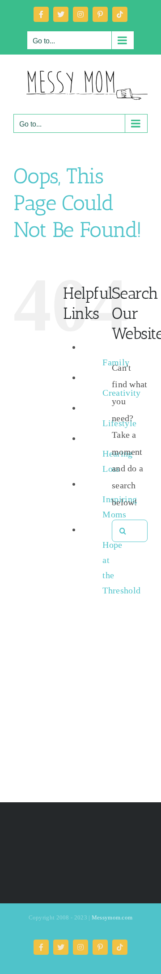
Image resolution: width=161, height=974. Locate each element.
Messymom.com (112, 917)
